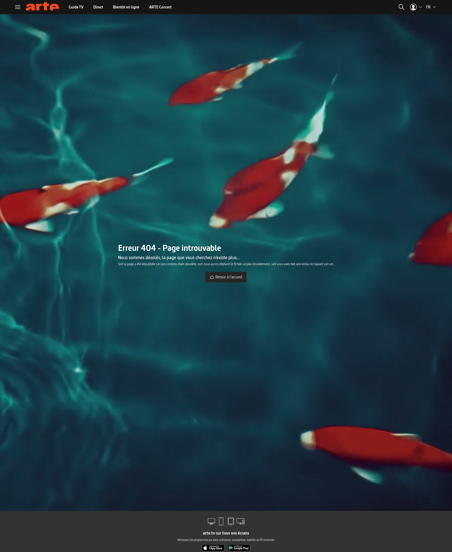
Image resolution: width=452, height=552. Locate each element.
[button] (352, 7)
